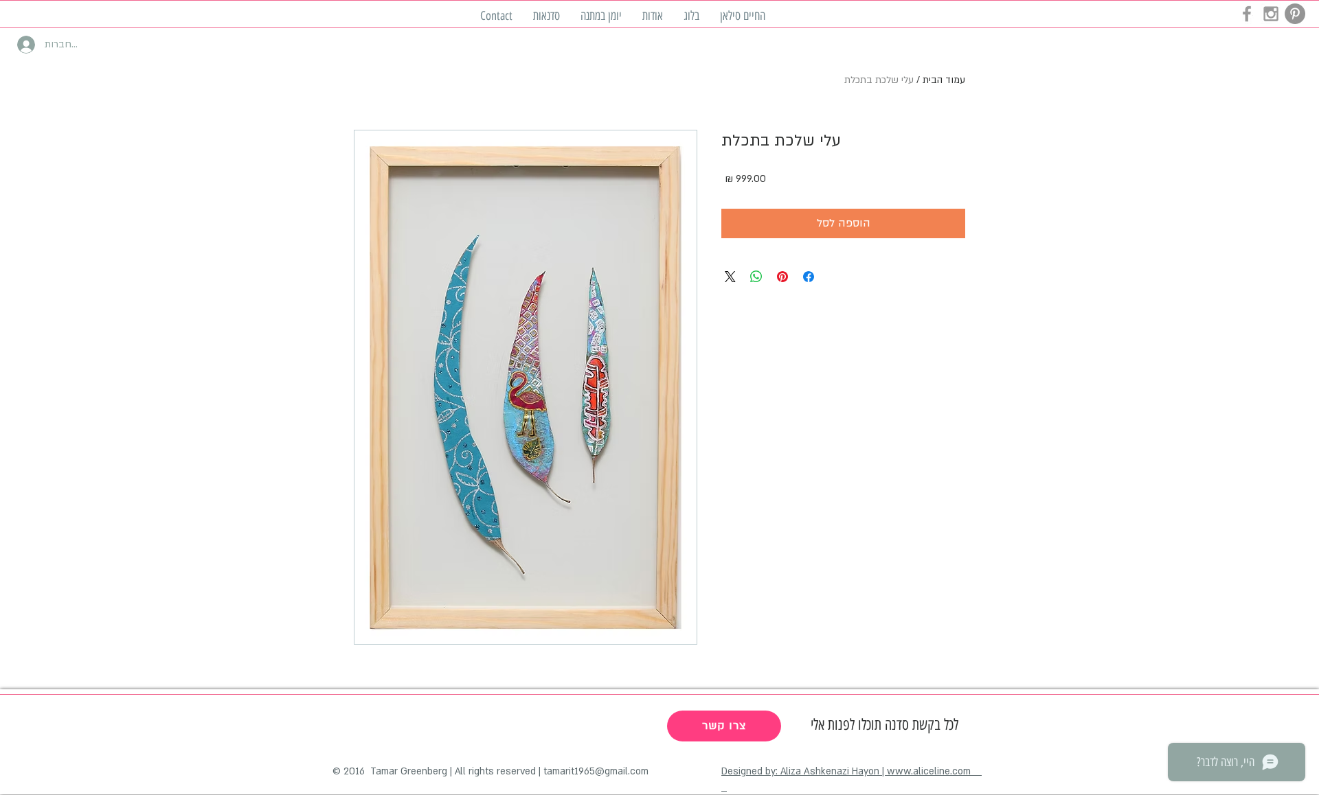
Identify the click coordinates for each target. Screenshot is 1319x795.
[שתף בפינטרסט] (782, 276)
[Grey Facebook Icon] (1247, 13)
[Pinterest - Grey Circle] (1295, 13)
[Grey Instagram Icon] (1271, 13)
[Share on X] (730, 276)
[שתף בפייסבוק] (808, 276)
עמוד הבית (944, 80)
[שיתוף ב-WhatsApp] (756, 276)
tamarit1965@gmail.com (596, 771)
